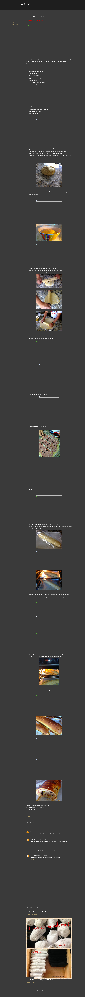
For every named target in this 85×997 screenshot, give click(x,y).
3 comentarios (34, 914)
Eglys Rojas (33, 855)
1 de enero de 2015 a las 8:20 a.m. (40, 831)
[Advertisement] (49, 894)
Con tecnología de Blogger (44, 990)
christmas (14, 19)
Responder (33, 828)
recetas (13, 26)
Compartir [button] (14, 13)
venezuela (14, 27)
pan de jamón (15, 24)
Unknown (32, 839)
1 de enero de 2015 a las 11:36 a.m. (41, 839)
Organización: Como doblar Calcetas (43, 980)
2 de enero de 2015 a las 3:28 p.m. (43, 848)
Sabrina (32, 831)
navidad (13, 20)
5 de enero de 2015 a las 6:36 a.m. (42, 855)
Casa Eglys (23, 3)
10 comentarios (34, 982)
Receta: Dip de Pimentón (36, 912)
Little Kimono (33, 848)
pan (13, 22)
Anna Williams (47, 993)
